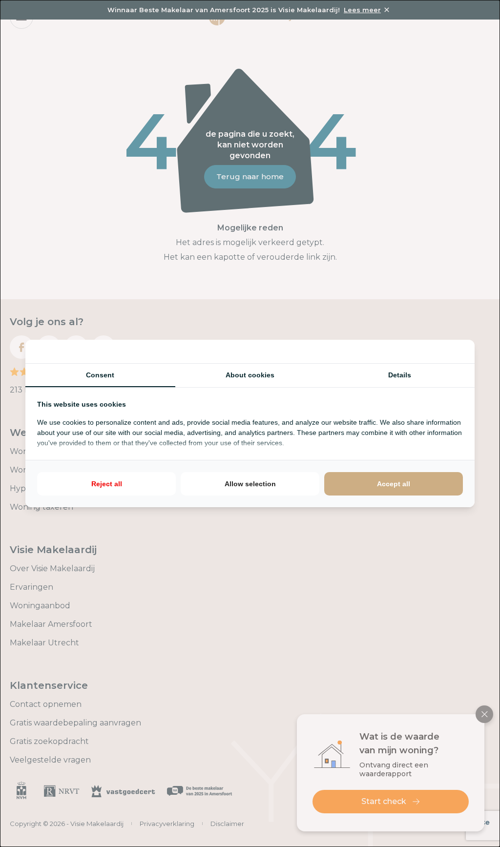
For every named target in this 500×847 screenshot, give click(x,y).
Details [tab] (399, 375)
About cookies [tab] (250, 375)
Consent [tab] (100, 375)
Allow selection (250, 484)
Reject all (106, 484)
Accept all (393, 484)
